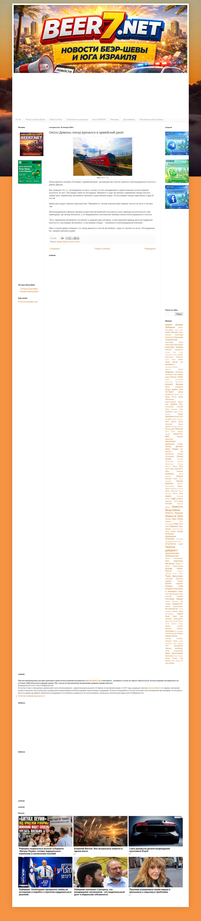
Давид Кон (178, 394)
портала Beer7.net (93, 681)
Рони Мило (178, 573)
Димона (66, 242)
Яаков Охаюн (178, 656)
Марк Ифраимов (176, 469)
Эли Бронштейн (171, 633)
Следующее (55, 249)
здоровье (174, 409)
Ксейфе (180, 444)
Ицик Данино (170, 421)
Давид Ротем (170, 397)
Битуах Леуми (177, 377)
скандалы (179, 583)
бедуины (169, 372)
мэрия (168, 496)
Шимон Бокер (177, 623)
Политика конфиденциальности (31, 696)
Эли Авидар (178, 631)
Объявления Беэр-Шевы (151, 119)
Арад (167, 362)
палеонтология (177, 529)
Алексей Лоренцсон (174, 349)
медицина (169, 474)
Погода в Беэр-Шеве (29, 289)
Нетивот (168, 504)
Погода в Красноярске (29, 291)
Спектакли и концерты (77, 119)
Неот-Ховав (178, 501)
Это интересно (174, 646)
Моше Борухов (171, 491)
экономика (169, 631)
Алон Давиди (178, 354)
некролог (168, 501)
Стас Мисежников (172, 594)
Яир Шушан (176, 661)
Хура (175, 616)
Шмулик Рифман (174, 628)
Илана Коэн (178, 416)
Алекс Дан (179, 330)
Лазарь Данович (174, 446)
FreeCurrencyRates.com (28, 302)
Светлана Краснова (174, 578)
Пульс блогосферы (174, 558)
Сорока (168, 586)
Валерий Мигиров (174, 384)
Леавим (175, 449)
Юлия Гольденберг (174, 651)
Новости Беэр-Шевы (35, 119)
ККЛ (167, 436)
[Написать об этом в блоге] (69, 238)
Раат (167, 561)
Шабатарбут (178, 619)
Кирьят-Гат (178, 434)
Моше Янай (178, 493)
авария (59, 242)
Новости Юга (56, 119)
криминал (170, 444)
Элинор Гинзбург (174, 638)
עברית (18, 119)
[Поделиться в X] (72, 238)
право (180, 544)
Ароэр (175, 362)
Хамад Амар (177, 611)
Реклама (115, 119)
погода (180, 531)
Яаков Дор (169, 656)
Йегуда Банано (177, 426)
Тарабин (180, 596)
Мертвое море (171, 478)
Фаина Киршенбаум (174, 606)
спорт (180, 591)
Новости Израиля (174, 513)
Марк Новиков (174, 471)
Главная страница (102, 249)
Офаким (174, 526)
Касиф (167, 434)
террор (179, 599)
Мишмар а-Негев (177, 488)
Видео (167, 387)
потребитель (170, 544)
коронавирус (170, 441)
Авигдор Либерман (174, 325)
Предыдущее (150, 249)
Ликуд (175, 466)
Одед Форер (177, 519)
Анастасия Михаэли (174, 357)
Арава (180, 359)
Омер (176, 524)
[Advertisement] (100, 95)
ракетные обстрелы (174, 562)
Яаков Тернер (171, 658)
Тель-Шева (169, 599)
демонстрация (170, 402)
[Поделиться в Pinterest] (78, 238)
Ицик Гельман (177, 419)
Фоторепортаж (171, 609)
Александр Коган (174, 342)
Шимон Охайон (174, 626)
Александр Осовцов (174, 347)
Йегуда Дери (170, 429)
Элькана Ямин (171, 641)
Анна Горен (170, 359)
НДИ (173, 498)
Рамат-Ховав (178, 566)
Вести (65, 190)
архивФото (169, 364)
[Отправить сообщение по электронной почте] (62, 238)
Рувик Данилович (174, 576)
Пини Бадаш (170, 531)
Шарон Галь (169, 621)
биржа (167, 377)
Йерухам (179, 429)
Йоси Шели (170, 431)
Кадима (180, 431)
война (175, 389)
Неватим (179, 499)
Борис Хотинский (174, 379)
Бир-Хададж (178, 374)
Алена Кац (170, 352)
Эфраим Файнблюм (174, 648)
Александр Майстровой (174, 344)
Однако (168, 521)
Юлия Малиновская (174, 653)
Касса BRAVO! (99, 119)
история (168, 419)
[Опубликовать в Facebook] (75, 238)
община (168, 519)
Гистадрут (169, 392)
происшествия (172, 553)
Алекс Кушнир (171, 332)
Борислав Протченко (174, 382)
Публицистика (172, 556)
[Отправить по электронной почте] (66, 238)
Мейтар (179, 476)
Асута (180, 369)
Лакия (167, 449)
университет (177, 604)
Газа (181, 389)
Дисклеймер (129, 119)
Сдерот (168, 581)
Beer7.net (105, 178)
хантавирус (169, 614)
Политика (169, 539)
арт (181, 362)
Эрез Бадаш (178, 643)
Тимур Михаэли (171, 601)
